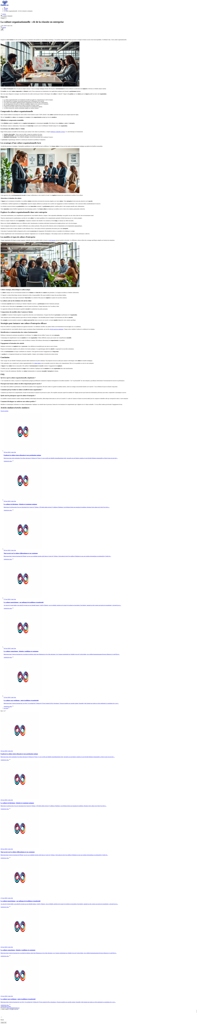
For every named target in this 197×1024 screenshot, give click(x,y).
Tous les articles (4, 411)
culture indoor (37, 363)
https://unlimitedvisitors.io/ (13, 1008)
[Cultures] (5, 5)
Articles (2, 1006)
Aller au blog (7, 1006)
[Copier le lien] (2, 29)
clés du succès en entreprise (56, 329)
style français (52, 240)
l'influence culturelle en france (57, 131)
